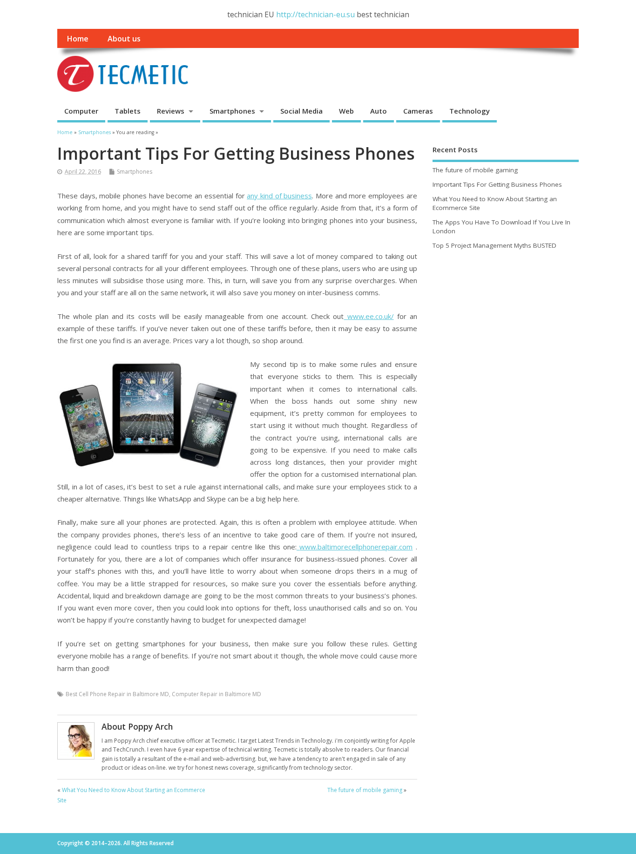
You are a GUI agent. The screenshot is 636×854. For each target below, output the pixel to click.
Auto (378, 110)
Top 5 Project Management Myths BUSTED (494, 245)
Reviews (170, 110)
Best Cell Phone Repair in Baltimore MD (117, 694)
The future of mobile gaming (364, 790)
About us (124, 39)
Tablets (128, 110)
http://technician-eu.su (315, 14)
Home (77, 39)
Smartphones (232, 110)
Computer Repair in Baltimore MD (216, 694)
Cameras (418, 110)
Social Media (301, 110)
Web (346, 110)
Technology (469, 110)
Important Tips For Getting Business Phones (497, 184)
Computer (81, 110)
